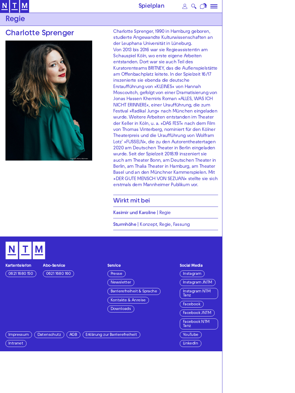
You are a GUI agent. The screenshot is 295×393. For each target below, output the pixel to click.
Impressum (18, 335)
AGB (73, 335)
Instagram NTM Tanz (197, 293)
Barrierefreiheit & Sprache (134, 291)
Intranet (15, 344)
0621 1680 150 (20, 274)
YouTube (190, 335)
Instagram (192, 274)
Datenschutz (49, 335)
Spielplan (151, 6)
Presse (116, 274)
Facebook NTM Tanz (196, 324)
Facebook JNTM (197, 313)
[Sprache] (203, 6)
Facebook (191, 304)
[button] (185, 6)
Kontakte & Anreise (128, 300)
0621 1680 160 (58, 274)
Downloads (121, 309)
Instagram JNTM (197, 283)
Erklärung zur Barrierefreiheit (111, 335)
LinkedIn (190, 344)
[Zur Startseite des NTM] (14, 6)
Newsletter (121, 283)
